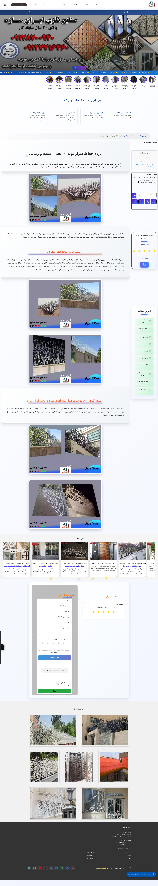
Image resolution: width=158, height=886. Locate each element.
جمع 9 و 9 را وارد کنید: (65, 684)
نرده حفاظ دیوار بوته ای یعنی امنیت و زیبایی (145, 158)
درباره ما (44, 5)
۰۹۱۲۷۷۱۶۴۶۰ (118, 842)
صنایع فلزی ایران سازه (142, 136)
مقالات (64, 5)
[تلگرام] (51, 868)
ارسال (134, 195)
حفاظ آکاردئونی (154, 201)
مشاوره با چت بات (151, 174)
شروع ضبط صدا (55, 657)
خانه (97, 5)
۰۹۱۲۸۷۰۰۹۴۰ (122, 840)
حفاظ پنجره (141, 201)
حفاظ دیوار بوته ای (128, 136)
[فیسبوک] (67, 868)
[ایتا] (34, 868)
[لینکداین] (56, 868)
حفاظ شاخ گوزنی (147, 202)
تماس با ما (34, 5)
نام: (68, 601)
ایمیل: (67, 612)
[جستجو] (11, 5)
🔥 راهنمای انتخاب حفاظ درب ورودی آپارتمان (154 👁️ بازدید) (35, 72)
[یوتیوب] (40, 868)
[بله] (29, 868)
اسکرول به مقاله (79, 68)
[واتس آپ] (62, 868)
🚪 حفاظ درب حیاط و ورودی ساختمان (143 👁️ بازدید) (114, 72)
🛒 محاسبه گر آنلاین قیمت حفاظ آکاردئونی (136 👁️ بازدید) (75, 72)
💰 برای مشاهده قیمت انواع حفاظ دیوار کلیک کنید (141, 874)
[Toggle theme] (5, 5)
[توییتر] (45, 868)
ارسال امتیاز (144, 264)
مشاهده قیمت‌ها (63, 12)
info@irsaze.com (123, 848)
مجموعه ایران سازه (101, 868)
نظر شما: (66, 623)
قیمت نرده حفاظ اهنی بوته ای (147, 161)
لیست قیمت (54, 5)
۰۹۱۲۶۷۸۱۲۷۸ (123, 845)
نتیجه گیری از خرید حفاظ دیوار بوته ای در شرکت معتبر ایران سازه (145, 165)
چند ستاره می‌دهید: (59, 640)
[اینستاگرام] (73, 868)
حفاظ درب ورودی (134, 202)
